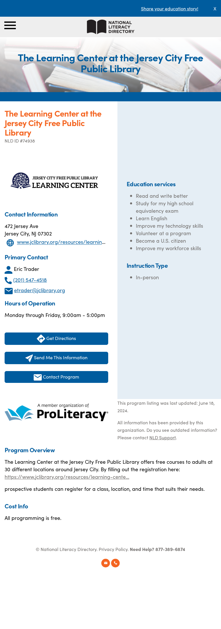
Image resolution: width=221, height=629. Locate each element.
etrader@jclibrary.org (39, 290)
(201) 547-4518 (30, 279)
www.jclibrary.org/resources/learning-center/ (71, 242)
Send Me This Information (60, 357)
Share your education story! (169, 8)
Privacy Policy (113, 549)
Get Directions (60, 338)
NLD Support (162, 437)
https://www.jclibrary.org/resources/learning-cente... (67, 476)
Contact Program (60, 376)
